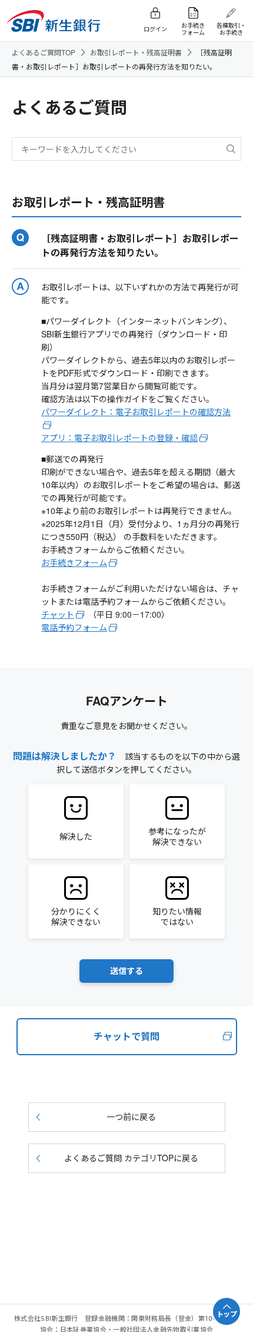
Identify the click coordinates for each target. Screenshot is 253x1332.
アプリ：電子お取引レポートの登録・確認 (119, 437)
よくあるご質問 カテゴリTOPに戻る (131, 1158)
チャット (57, 614)
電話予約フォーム (74, 627)
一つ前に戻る (131, 1116)
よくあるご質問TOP (43, 52)
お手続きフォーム (74, 562)
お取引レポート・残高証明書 (136, 52)
